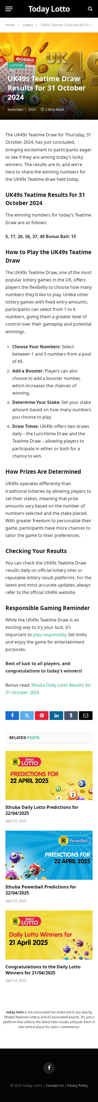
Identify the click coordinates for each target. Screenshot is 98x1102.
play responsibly (49, 635)
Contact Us (55, 1085)
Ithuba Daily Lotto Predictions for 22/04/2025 (41, 810)
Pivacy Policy (77, 1085)
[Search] (90, 9)
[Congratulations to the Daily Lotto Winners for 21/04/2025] (49, 935)
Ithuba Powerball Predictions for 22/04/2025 (40, 890)
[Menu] (9, 9)
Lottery (16, 65)
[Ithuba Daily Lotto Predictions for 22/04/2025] (49, 775)
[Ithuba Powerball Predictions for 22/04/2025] (49, 855)
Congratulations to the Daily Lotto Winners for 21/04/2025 (43, 970)
